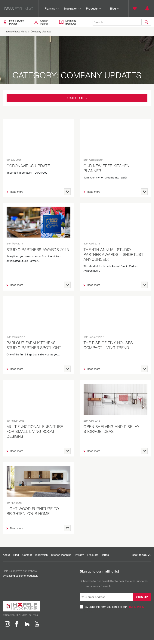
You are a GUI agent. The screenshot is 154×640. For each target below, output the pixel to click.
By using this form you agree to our (114, 606)
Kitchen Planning (61, 554)
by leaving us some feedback (20, 575)
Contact (27, 554)
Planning (50, 8)
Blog (113, 8)
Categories (77, 98)
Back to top (139, 554)
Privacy (79, 554)
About (6, 554)
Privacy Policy (136, 606)
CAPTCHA (86, 611)
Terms (105, 554)
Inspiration (70, 8)
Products (92, 8)
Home (24, 31)
